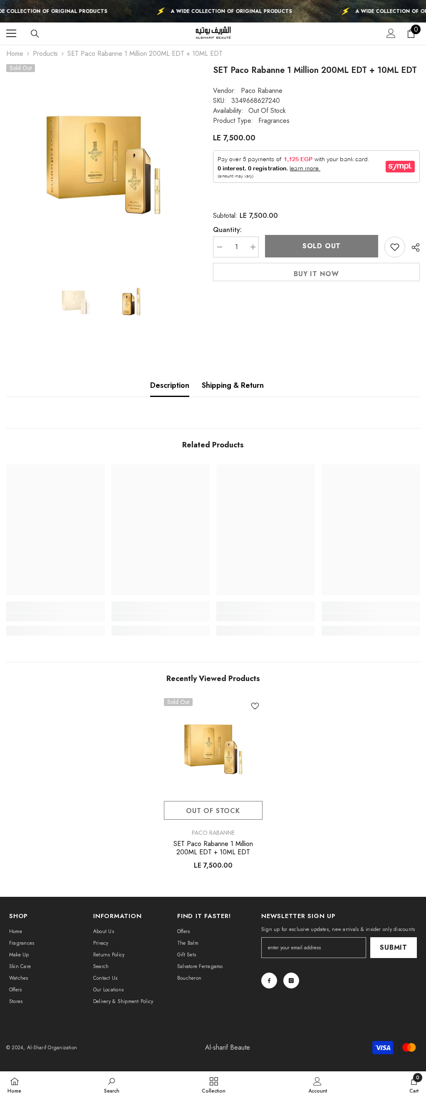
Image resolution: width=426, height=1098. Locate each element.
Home (14, 53)
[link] (55, 617)
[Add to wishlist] (394, 247)
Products (45, 53)
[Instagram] (291, 980)
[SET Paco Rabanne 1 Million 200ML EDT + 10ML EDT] (213, 747)
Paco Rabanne (261, 90)
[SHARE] (412, 247)
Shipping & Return (233, 385)
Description (169, 385)
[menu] (11, 33)
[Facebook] (269, 980)
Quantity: (227, 230)
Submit (393, 947)
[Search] (35, 34)
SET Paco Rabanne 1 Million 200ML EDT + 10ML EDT (213, 848)
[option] (103, 161)
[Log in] (391, 33)
